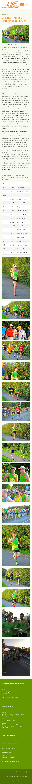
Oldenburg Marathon (8, 757)
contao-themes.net (19, 781)
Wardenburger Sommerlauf (10, 743)
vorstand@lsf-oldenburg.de (13, 697)
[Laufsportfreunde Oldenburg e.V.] (10, 4)
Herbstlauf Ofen (7, 752)
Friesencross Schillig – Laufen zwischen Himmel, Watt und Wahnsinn (13, 715)
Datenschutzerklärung (15, 776)
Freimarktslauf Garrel (8, 748)
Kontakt (6, 776)
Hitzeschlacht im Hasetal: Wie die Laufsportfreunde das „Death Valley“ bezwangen (13, 726)
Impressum (25, 776)
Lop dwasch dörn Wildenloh (10, 761)
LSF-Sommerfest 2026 (8, 720)
